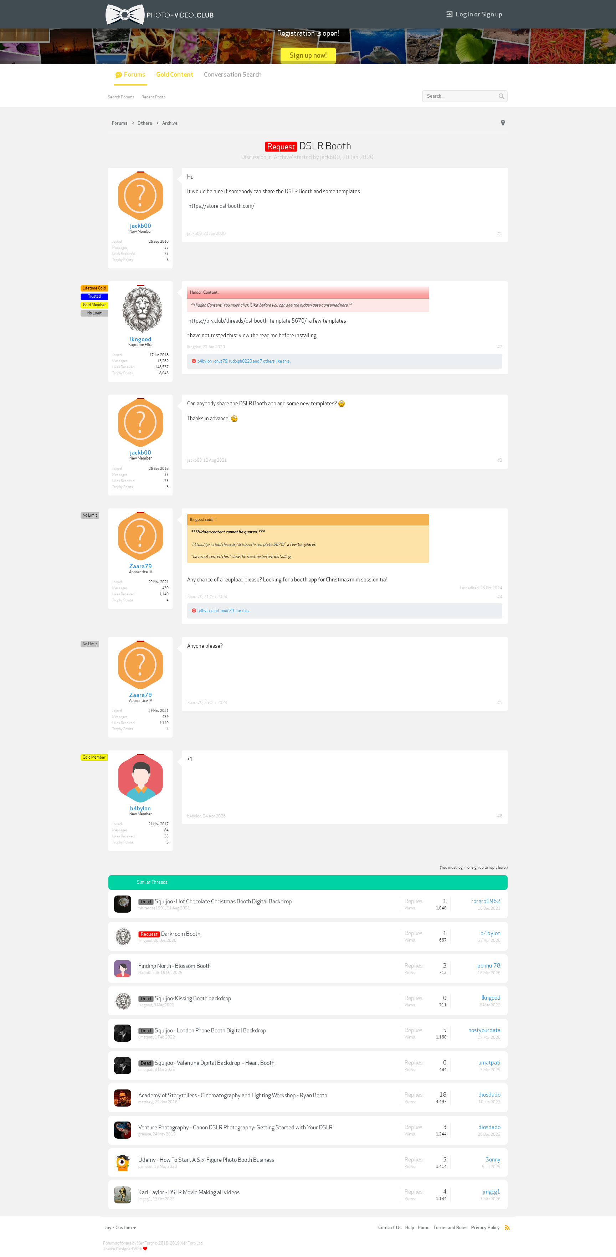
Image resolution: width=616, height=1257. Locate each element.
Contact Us (390, 1228)
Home (424, 1228)
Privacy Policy (485, 1228)
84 (166, 830)
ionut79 (220, 361)
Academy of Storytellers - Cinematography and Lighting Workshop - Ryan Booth (232, 1095)
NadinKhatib (148, 972)
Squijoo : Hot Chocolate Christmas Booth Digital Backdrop (223, 901)
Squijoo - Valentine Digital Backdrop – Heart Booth (214, 1063)
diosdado (489, 1094)
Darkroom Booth (180, 934)
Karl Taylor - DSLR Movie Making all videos (189, 1192)
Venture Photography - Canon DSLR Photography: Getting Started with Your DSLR (235, 1127)
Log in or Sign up (479, 14)
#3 (499, 460)
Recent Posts (154, 96)
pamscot (145, 1166)
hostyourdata (484, 1030)
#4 (499, 596)
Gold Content (174, 74)
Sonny (493, 1159)
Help (409, 1228)
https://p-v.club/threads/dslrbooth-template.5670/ (248, 321)
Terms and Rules (450, 1228)
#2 (499, 346)
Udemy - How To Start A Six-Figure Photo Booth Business (206, 1160)
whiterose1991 (151, 908)
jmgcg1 (144, 1199)
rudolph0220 (240, 361)
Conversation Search (233, 74)
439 (165, 588)
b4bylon (204, 361)
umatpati (145, 1037)
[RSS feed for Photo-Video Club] (507, 1228)
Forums (134, 74)
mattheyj (145, 1102)
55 (166, 248)
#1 (499, 233)
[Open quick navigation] (503, 123)
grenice (144, 1134)
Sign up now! (308, 55)
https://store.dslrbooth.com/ (222, 206)
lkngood (194, 346)
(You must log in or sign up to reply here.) (474, 867)
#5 (499, 702)
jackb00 (330, 157)
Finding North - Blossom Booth (174, 966)
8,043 (164, 373)
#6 (499, 816)
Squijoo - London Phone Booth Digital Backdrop (210, 1030)
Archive (283, 157)
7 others (267, 361)
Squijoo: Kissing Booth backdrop (193, 998)
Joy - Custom (118, 1228)
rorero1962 (485, 901)
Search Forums (121, 96)
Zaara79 (194, 596)
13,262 (163, 361)
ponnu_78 (488, 965)
